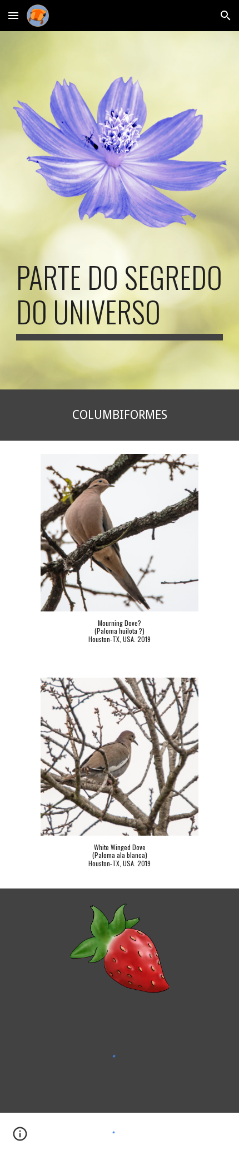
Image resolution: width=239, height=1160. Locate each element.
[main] (120, 300)
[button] (13, 15)
